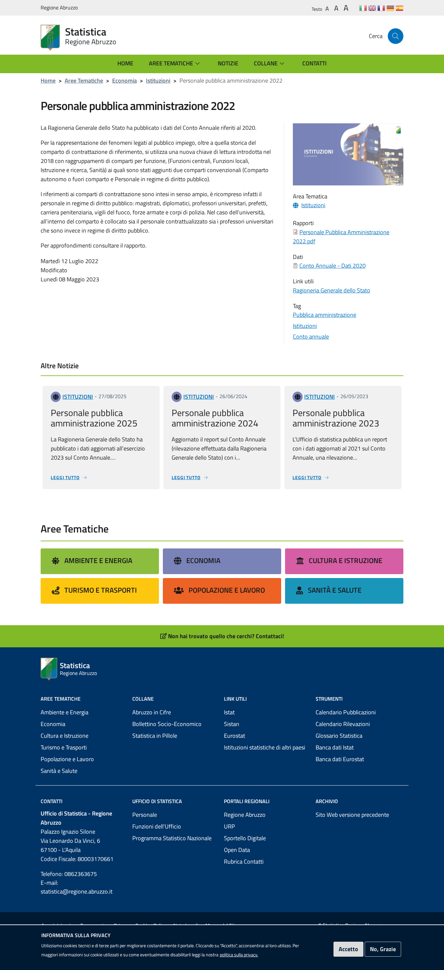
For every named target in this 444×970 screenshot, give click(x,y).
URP (229, 826)
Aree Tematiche (84, 80)
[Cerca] (395, 36)
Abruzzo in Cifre (151, 712)
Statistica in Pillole (154, 735)
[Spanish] (399, 8)
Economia (124, 80)
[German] (390, 8)
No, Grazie (383, 949)
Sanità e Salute (334, 590)
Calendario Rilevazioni (343, 724)
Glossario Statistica (339, 735)
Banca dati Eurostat (340, 759)
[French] (381, 8)
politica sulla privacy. (239, 954)
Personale (144, 814)
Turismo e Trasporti (100, 590)
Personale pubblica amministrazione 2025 (94, 418)
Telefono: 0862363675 (69, 873)
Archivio (327, 801)
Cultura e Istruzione (345, 560)
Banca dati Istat (335, 747)
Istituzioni (158, 80)
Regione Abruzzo (245, 814)
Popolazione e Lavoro (227, 590)
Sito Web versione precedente (352, 814)
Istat (229, 712)
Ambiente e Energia (98, 560)
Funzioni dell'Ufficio (156, 826)
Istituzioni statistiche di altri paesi (264, 747)
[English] (372, 8)
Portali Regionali (246, 801)
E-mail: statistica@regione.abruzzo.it (76, 887)
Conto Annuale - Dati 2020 (332, 265)
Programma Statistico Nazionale (172, 838)
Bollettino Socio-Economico (167, 724)
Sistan (231, 724)
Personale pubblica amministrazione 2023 (336, 418)
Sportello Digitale (245, 838)
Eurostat (234, 735)
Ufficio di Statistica (157, 801)
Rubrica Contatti (244, 861)
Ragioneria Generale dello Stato (331, 290)
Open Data (237, 849)
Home (48, 80)
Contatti (51, 801)
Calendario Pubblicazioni (346, 712)
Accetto (348, 949)
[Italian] (363, 8)
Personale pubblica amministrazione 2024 (215, 418)
